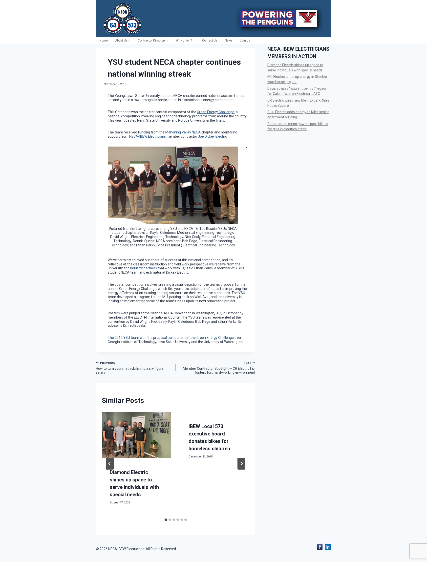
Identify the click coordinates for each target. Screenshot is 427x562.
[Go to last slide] (110, 464)
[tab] (166, 520)
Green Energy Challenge (215, 112)
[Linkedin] (327, 546)
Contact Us (209, 40)
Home (104, 40)
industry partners (143, 268)
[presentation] (136, 435)
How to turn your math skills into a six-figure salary (130, 368)
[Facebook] (319, 546)
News (229, 40)
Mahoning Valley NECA (183, 132)
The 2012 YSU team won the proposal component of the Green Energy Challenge (171, 338)
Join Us (245, 40)
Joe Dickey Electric (212, 136)
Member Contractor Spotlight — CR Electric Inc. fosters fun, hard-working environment (219, 368)
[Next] (241, 464)
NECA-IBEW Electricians (147, 136)
